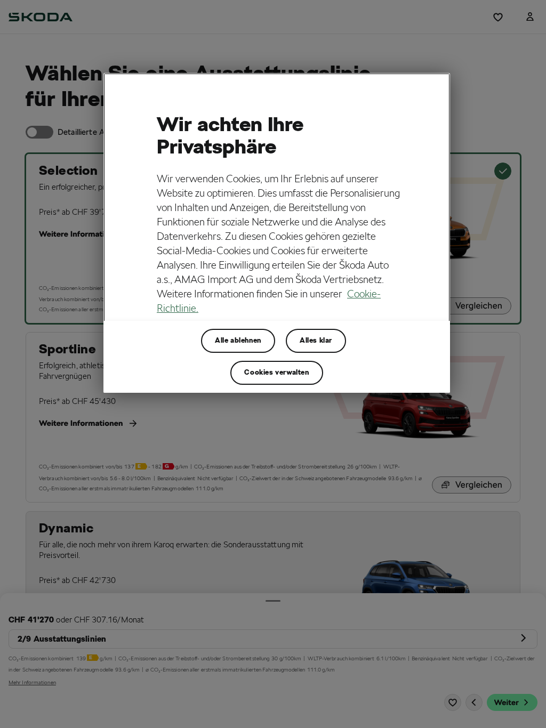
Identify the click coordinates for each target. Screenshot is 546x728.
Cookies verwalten (276, 372)
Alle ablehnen (238, 340)
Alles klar (316, 340)
